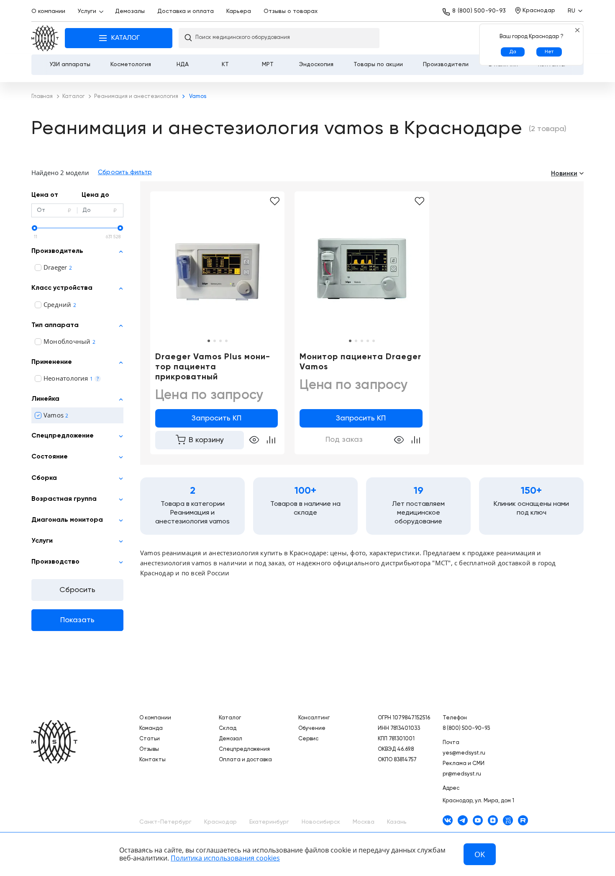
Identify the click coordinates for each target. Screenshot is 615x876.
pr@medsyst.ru (462, 774)
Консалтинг (314, 718)
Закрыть (577, 30)
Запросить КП (216, 418)
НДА (183, 64)
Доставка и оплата (185, 11)
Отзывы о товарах (291, 11)
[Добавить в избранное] (274, 201)
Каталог (230, 718)
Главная (45, 38)
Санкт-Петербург (165, 822)
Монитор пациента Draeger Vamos (360, 362)
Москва (363, 822)
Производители (446, 64)
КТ (225, 64)
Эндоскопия (316, 64)
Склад (227, 728)
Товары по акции (378, 64)
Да (512, 51)
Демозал (230, 739)
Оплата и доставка (245, 760)
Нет (549, 51)
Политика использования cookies (225, 858)
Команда (151, 728)
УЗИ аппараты (70, 64)
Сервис (308, 739)
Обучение (311, 728)
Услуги (87, 11)
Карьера (238, 11)
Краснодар (220, 822)
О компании (48, 11)
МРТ (268, 64)
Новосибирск (321, 822)
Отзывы (149, 749)
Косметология (130, 64)
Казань (397, 822)
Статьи (149, 739)
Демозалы (130, 11)
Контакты (152, 760)
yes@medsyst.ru (464, 753)
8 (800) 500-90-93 (479, 11)
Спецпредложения (244, 749)
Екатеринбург (269, 822)
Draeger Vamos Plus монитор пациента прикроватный (212, 367)
